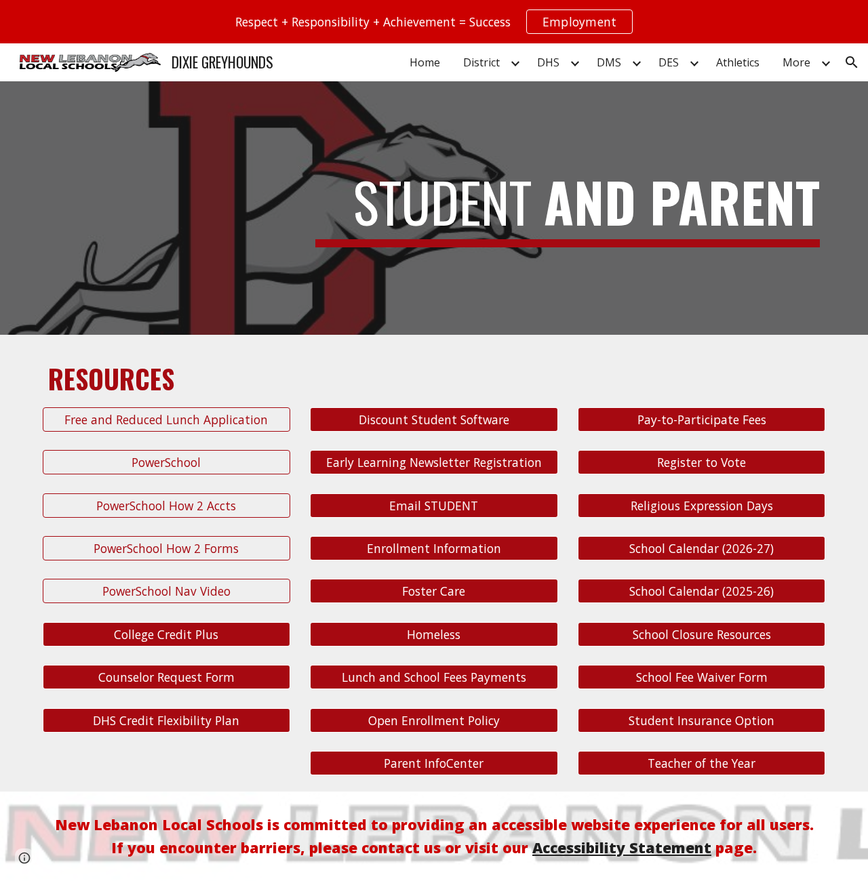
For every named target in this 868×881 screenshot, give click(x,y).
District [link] (481, 62)
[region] (434, 21)
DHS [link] (548, 62)
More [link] (796, 62)
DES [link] (668, 62)
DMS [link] (609, 62)
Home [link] (425, 62)
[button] (851, 62)
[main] (567, 208)
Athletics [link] (738, 62)
